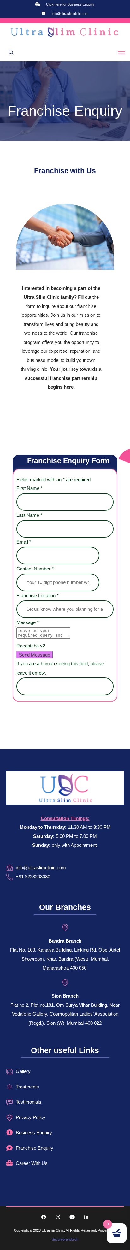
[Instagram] (58, 1217)
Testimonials (28, 1102)
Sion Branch (65, 996)
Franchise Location (37, 595)
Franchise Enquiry (34, 1148)
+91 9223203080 (33, 876)
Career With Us (32, 1163)
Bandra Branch (65, 941)
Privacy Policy (30, 1117)
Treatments (27, 1086)
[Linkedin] (86, 1217)
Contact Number (35, 568)
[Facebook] (43, 1217)
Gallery (23, 1071)
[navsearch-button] (11, 52)
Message (27, 622)
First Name (29, 488)
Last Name (29, 515)
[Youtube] (72, 1217)
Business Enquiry (34, 1132)
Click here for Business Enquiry (70, 4)
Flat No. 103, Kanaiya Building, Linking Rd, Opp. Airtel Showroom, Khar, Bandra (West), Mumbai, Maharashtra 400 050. (65, 958)
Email (23, 542)
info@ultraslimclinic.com (70, 13)
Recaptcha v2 (30, 645)
